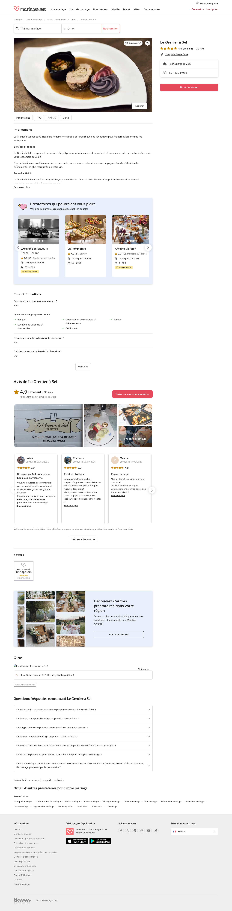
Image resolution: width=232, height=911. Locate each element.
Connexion (197, 9)
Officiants (97, 806)
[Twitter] (128, 830)
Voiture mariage (132, 801)
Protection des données (26, 843)
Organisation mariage (43, 806)
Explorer (139, 106)
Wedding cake (65, 806)
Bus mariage (151, 801)
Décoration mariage (171, 801)
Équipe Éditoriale (22, 875)
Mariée (115, 9)
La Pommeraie (77, 248)
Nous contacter (189, 87)
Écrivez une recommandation (132, 394)
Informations (23, 117)
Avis (52, 117)
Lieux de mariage (79, 9)
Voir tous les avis (82, 539)
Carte (66, 117)
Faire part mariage (23, 801)
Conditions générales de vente (29, 838)
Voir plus (83, 366)
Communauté (152, 9)
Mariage (18, 19)
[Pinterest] (135, 830)
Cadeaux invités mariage (48, 801)
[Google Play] (100, 843)
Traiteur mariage (34, 19)
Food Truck (82, 806)
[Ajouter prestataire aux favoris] (147, 43)
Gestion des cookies (24, 847)
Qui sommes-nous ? (24, 870)
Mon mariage (58, 9)
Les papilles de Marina (52, 780)
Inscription (212, 9)
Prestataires (100, 9)
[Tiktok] (156, 830)
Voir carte (143, 669)
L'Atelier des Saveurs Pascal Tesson (34, 251)
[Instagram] (142, 830)
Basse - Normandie (57, 19)
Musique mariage (111, 801)
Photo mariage (72, 801)
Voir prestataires (119, 634)
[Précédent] (18, 247)
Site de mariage (22, 884)
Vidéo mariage (91, 801)
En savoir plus (22, 187)
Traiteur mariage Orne (25, 684)
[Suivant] (148, 247)
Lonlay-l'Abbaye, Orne (176, 54)
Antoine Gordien (125, 248)
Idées (137, 9)
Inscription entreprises (25, 866)
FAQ (39, 117)
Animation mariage (194, 801)
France (181, 831)
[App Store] (77, 843)
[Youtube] (149, 830)
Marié (126, 9)
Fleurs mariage (21, 806)
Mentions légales (22, 834)
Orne (73, 19)
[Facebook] (121, 830)
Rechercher (110, 28)
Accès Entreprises (208, 3)
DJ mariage (111, 806)
